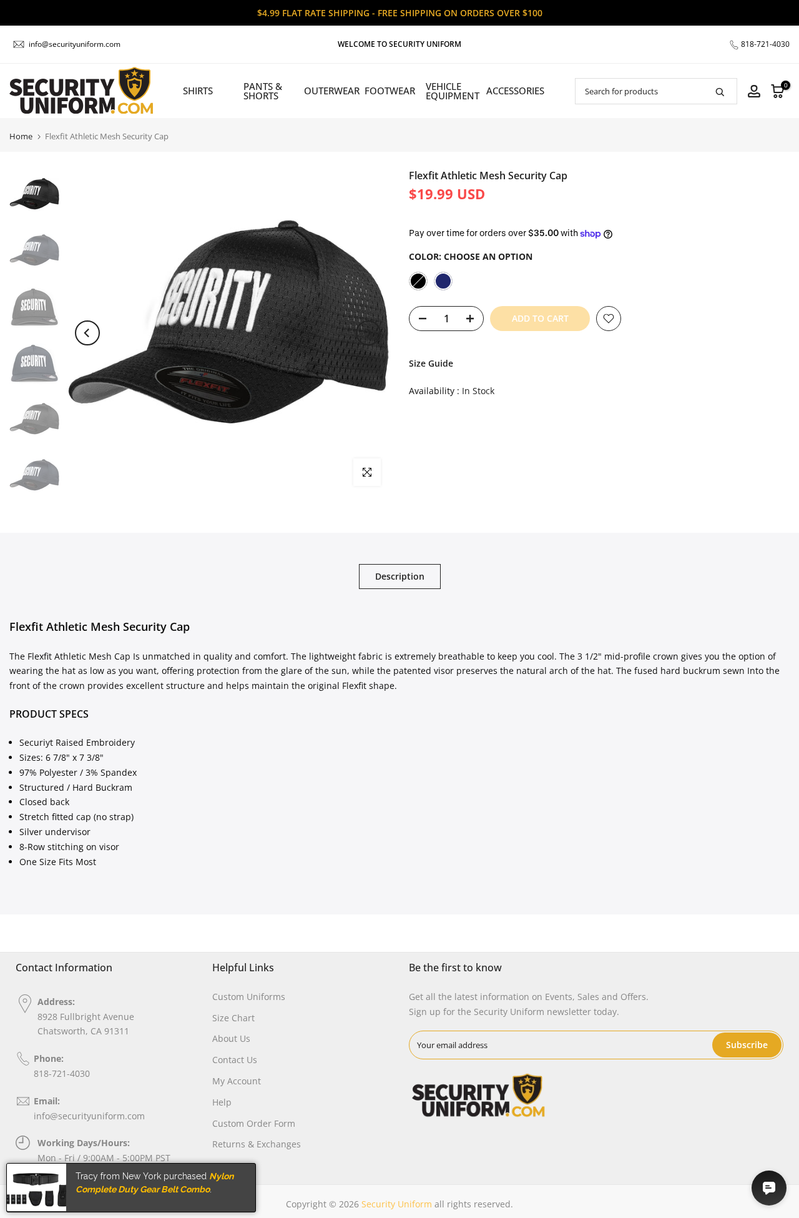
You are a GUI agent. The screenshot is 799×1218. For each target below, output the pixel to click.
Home (20, 136)
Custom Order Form (253, 1123)
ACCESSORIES (511, 90)
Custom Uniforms (248, 997)
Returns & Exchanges (256, 1144)
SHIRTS (198, 90)
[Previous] (87, 332)
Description (399, 576)
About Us (231, 1038)
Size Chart (233, 1018)
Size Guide (431, 363)
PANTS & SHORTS (262, 91)
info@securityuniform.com (74, 44)
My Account (236, 1081)
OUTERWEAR (329, 90)
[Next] (368, 332)
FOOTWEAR (389, 90)
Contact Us (234, 1060)
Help (222, 1102)
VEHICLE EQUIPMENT (450, 91)
